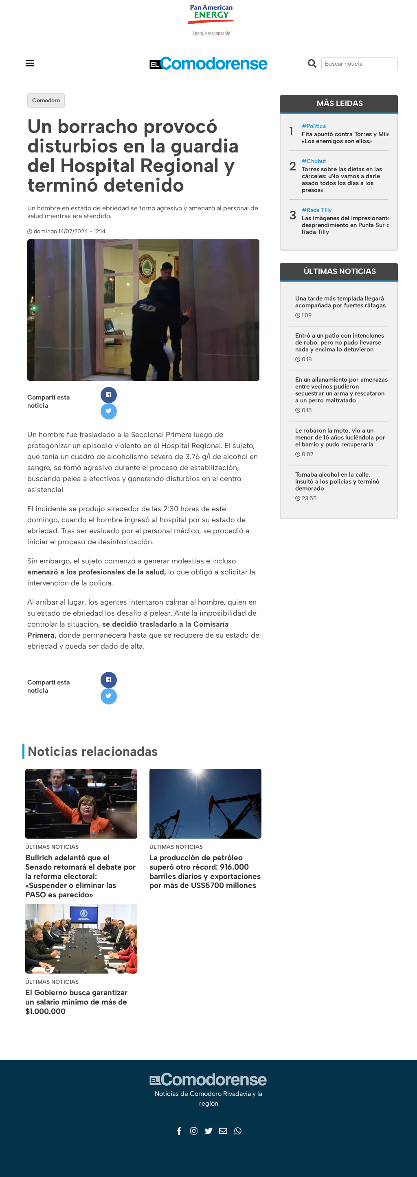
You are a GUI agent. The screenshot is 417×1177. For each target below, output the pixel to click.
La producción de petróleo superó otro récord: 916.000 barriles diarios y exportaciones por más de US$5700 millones (205, 871)
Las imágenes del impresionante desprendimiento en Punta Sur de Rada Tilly (347, 225)
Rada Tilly (319, 210)
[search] (359, 63)
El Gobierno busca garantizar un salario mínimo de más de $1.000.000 (76, 1002)
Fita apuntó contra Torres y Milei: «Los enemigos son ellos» (347, 137)
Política (316, 126)
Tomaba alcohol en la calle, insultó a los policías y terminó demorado (337, 481)
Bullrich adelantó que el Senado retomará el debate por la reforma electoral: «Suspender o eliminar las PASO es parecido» (80, 876)
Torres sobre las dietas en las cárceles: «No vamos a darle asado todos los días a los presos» (342, 180)
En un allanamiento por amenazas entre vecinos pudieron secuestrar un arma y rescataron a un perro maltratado (341, 390)
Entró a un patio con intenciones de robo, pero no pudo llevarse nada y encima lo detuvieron (339, 342)
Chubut (316, 161)
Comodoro (46, 100)
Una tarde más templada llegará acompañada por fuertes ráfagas (340, 302)
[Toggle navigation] (30, 63)
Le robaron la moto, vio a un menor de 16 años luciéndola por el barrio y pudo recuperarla (340, 437)
